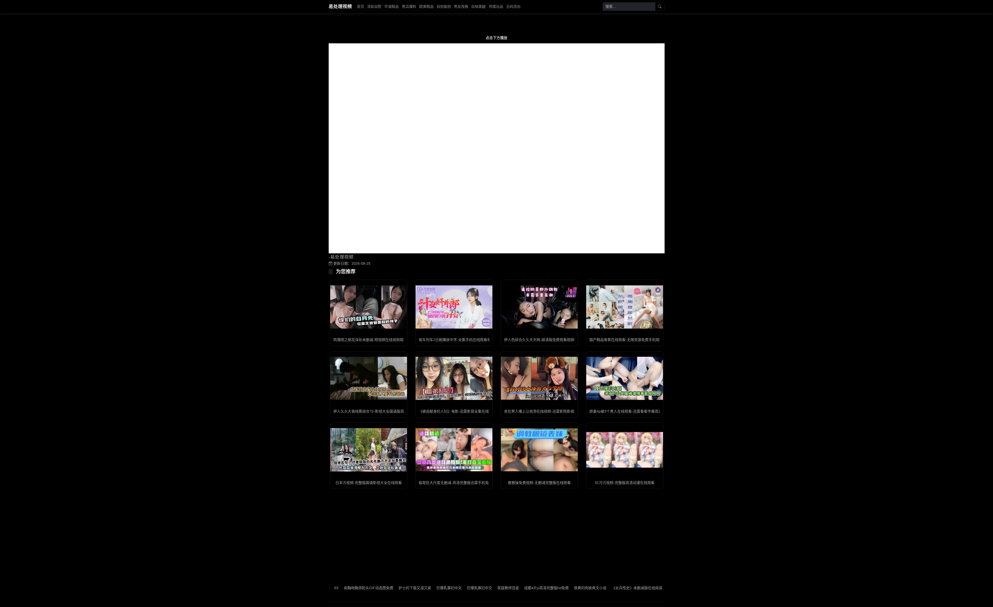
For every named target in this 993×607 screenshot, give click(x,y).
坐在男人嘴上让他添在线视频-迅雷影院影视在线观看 (546, 411)
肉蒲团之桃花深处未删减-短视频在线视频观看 (370, 340)
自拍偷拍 (444, 6)
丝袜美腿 (478, 6)
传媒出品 (496, 6)
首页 (360, 6)
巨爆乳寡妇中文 (422, 588)
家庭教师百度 (481, 588)
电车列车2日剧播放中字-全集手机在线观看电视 (456, 340)
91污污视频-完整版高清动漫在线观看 (625, 483)
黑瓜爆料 (409, 6)
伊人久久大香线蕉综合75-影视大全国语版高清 (370, 411)
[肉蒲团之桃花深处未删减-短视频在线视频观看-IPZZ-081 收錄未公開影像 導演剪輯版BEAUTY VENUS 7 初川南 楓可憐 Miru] (368, 307)
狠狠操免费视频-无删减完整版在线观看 (539, 483)
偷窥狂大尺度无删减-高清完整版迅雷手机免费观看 (459, 483)
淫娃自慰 (374, 6)
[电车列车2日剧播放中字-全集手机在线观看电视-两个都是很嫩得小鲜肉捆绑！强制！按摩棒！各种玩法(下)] (454, 307)
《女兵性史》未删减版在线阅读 (610, 588)
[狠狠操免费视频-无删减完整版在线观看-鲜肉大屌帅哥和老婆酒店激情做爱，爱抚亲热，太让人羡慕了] (539, 450)
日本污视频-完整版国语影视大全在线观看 (368, 483)
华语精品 (391, 6)
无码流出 (513, 6)
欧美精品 (426, 6)
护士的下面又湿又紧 (388, 588)
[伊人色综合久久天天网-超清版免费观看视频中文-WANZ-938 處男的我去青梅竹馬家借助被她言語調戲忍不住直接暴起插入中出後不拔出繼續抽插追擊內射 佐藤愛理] (539, 307)
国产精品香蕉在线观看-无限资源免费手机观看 (626, 340)
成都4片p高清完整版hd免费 (519, 588)
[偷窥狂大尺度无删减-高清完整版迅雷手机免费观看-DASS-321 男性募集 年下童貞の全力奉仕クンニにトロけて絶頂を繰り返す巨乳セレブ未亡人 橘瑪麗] (454, 449)
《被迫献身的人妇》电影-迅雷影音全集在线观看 (457, 411)
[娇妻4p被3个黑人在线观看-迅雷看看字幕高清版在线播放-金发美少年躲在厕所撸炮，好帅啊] (624, 378)
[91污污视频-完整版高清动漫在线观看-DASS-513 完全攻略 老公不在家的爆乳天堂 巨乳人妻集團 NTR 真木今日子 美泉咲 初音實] (624, 450)
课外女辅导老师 (653, 588)
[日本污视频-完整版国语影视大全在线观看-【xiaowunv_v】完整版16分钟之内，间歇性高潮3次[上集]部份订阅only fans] (368, 449)
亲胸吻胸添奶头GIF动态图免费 (341, 588)
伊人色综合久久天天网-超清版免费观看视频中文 (542, 340)
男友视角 (461, 6)
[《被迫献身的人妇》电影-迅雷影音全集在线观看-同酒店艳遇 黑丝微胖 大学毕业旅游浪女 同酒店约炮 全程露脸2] (454, 378)
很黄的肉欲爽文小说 (563, 588)
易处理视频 (340, 6)
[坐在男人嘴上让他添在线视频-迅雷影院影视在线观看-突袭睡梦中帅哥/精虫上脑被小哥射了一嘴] (539, 378)
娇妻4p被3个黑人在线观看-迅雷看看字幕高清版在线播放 (634, 411)
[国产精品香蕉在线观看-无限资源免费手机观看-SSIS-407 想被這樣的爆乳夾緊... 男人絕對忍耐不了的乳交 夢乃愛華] (624, 307)
